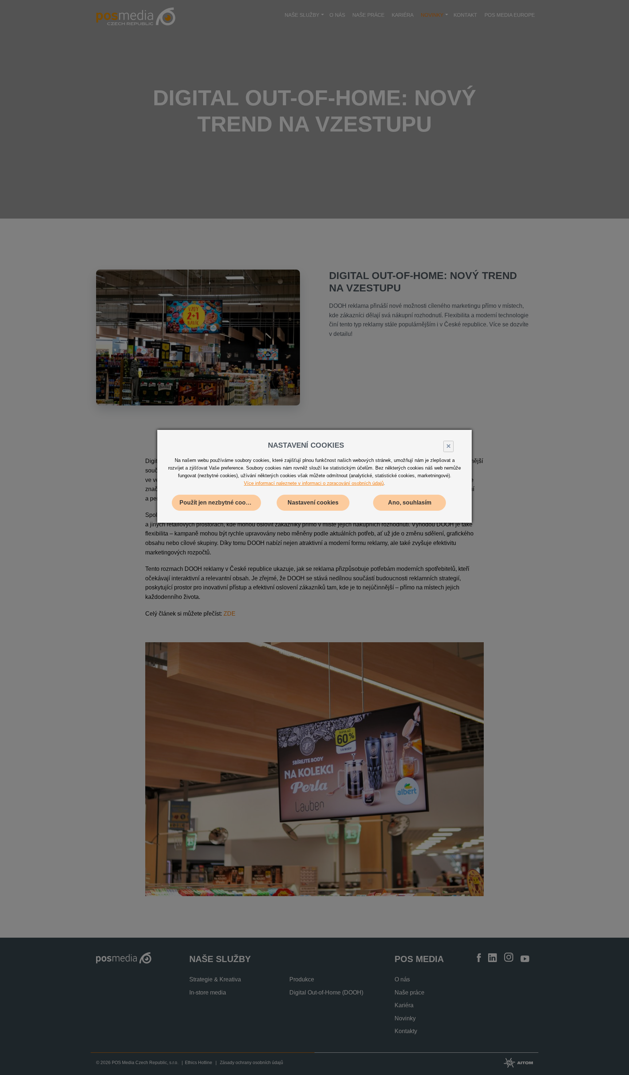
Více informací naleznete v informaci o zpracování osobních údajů (314, 483)
